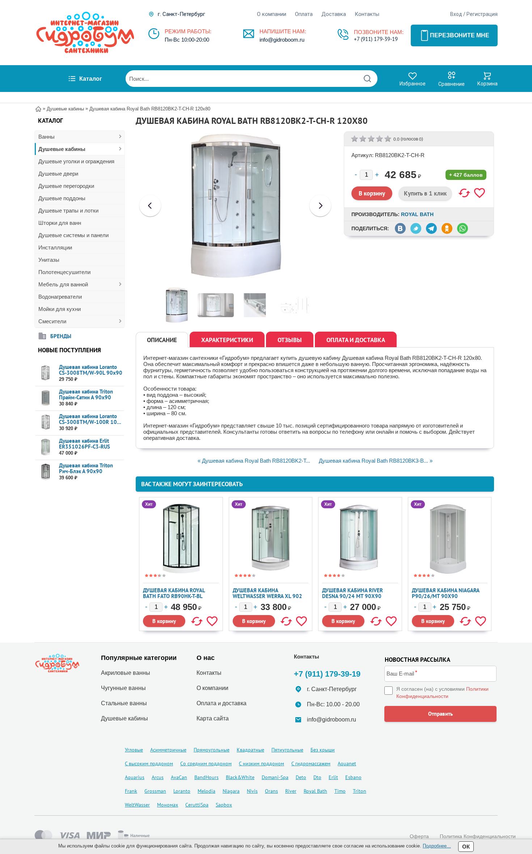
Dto (317, 777)
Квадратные (250, 749)
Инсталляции (55, 247)
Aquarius (134, 777)
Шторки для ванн (59, 223)
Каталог (90, 79)
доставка (234, 703)
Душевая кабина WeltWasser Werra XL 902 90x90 (267, 596)
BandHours (206, 777)
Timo (340, 791)
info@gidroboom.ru (281, 40)
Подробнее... (437, 846)
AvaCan (179, 777)
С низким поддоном (261, 763)
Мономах (167, 805)
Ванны (46, 137)
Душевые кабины (61, 149)
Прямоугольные (211, 749)
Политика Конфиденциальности (478, 836)
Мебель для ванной (63, 284)
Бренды (60, 335)
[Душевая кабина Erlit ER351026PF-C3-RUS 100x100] (45, 447)
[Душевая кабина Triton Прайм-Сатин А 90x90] (45, 398)
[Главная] (38, 108)
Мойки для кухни (59, 309)
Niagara (231, 791)
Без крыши (323, 749)
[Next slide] (320, 205)
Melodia (206, 791)
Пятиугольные (287, 749)
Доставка (333, 14)
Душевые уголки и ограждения (76, 161)
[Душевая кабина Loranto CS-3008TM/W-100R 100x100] (45, 423)
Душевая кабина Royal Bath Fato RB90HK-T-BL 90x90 (174, 596)
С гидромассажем (310, 763)
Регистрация (482, 14)
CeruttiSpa (196, 805)
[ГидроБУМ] (85, 32)
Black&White (240, 777)
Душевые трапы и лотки (68, 210)
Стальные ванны (124, 703)
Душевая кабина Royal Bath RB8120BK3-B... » (375, 461)
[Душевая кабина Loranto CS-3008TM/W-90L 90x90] (45, 373)
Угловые (134, 749)
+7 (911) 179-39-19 (376, 38)
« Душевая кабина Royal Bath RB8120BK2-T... (254, 461)
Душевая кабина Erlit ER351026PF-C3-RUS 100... (84, 446)
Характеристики (227, 340)
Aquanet (347, 763)
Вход (456, 14)
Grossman (155, 791)
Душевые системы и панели (73, 235)
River (290, 791)
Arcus (158, 777)
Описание (162, 340)
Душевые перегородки (66, 186)
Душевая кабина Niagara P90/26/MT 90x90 (445, 593)
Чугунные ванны (123, 688)
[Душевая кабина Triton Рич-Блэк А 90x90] (45, 472)
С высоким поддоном (149, 763)
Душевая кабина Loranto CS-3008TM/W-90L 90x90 (90, 369)
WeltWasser (137, 805)
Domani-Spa (275, 777)
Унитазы (48, 260)
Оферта (419, 836)
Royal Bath (417, 214)
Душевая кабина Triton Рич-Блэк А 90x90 (86, 468)
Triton (359, 791)
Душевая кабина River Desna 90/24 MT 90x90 (352, 593)
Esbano (353, 777)
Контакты (367, 14)
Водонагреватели (60, 297)
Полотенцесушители (64, 272)
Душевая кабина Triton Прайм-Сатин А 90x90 (86, 394)
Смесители (52, 321)
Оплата (304, 14)
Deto (301, 777)
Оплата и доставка (355, 340)
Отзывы (290, 340)
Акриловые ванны (125, 673)
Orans (271, 791)
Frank (131, 791)
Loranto (181, 791)
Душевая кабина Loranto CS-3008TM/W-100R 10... (90, 419)
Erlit (333, 777)
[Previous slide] (150, 205)
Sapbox (224, 805)
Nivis (252, 791)
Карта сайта (213, 718)
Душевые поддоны (61, 198)
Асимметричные (168, 749)
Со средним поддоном (206, 763)
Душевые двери (58, 174)
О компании (271, 14)
